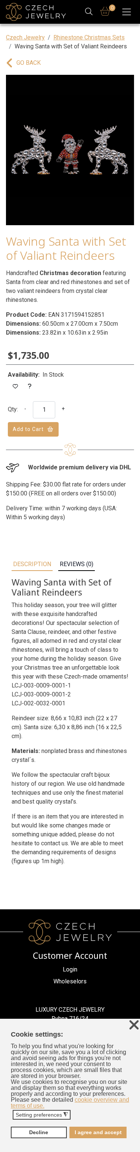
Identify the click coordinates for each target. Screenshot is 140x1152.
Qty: (13, 409)
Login (70, 969)
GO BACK (28, 62)
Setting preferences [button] (42, 1115)
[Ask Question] (30, 386)
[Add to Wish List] (15, 386)
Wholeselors (70, 981)
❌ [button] (134, 1025)
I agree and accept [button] (98, 1132)
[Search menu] (89, 12)
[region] (70, 150)
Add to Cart (28, 429)
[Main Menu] (126, 11)
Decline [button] (38, 1132)
